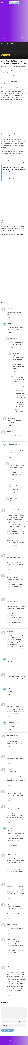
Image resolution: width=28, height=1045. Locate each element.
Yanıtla (9, 317)
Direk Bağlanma (8, 37)
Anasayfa (2, 37)
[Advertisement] (14, 20)
